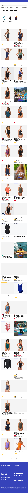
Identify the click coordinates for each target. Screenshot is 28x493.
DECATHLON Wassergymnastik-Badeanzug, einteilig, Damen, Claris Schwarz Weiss (19, 139)
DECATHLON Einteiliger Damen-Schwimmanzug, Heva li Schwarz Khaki (20, 62)
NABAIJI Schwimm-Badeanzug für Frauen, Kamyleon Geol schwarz (7, 140)
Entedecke (20, 177)
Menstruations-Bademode (10, 21)
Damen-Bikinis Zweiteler (4, 21)
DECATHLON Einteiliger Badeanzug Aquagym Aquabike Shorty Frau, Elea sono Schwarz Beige (7, 413)
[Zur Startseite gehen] (13, 3)
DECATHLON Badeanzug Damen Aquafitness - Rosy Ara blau (6, 353)
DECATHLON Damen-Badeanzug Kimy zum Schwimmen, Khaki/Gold (19, 198)
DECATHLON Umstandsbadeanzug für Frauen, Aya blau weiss (7, 394)
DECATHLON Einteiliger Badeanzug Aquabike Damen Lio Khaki (19, 394)
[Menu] (2, 3)
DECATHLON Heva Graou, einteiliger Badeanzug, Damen (19, 353)
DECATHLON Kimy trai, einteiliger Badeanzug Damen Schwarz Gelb (7, 101)
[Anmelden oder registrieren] (24, 3)
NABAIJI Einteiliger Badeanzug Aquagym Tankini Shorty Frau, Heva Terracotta (8, 197)
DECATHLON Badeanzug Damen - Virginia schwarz (19, 277)
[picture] (7, 35)
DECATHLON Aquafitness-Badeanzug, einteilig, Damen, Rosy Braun (20, 217)
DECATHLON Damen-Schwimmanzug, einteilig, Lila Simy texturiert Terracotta (20, 316)
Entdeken (20, 255)
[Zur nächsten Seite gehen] (17, 459)
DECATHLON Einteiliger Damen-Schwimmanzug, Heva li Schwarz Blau (20, 82)
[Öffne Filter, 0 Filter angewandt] (2, 25)
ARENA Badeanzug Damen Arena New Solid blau (7, 61)
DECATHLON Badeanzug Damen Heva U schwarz (7, 42)
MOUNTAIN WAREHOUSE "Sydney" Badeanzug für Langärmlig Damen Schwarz (7, 372)
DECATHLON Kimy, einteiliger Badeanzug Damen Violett (6, 452)
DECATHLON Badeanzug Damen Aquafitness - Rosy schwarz (19, 120)
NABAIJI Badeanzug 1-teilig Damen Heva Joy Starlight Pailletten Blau (7, 120)
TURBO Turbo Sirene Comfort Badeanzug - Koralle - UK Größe (19, 452)
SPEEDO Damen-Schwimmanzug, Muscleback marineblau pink (19, 43)
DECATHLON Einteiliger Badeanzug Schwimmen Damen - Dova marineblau (7, 178)
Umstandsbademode (16, 20)
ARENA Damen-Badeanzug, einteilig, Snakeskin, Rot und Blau (7, 158)
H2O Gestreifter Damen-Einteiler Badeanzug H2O (6, 334)
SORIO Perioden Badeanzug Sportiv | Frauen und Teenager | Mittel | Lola (19, 237)
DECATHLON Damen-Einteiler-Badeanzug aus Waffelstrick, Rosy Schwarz (7, 257)
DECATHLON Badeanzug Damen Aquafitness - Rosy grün (19, 414)
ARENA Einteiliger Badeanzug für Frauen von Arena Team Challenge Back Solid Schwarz (20, 373)
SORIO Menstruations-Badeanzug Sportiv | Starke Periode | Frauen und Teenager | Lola (7, 217)
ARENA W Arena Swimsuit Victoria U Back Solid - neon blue (19, 295)
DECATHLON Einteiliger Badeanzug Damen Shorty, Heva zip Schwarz (7, 277)
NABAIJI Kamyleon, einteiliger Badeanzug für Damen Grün (6, 316)
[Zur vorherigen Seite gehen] (11, 459)
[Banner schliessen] (26, 0)
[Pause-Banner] (24, 0)
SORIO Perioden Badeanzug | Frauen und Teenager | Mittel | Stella (7, 81)
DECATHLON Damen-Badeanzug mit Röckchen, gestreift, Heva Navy (7, 432)
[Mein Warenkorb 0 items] (26, 3)
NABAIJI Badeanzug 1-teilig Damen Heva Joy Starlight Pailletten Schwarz (20, 159)
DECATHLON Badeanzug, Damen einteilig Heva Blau (6, 295)
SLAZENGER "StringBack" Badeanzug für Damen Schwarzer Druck (8, 237)
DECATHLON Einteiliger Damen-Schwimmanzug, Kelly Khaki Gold (19, 433)
